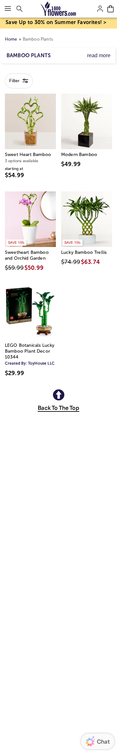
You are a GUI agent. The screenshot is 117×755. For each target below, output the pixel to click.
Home (11, 39)
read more (98, 55)
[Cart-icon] (110, 9)
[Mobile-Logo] (59, 9)
